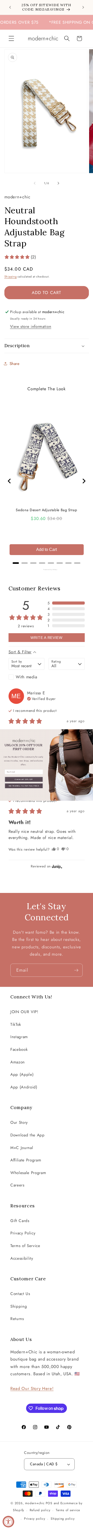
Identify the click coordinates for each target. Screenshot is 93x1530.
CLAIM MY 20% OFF (24, 779)
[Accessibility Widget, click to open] (8, 1521)
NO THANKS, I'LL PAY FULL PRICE (24, 786)
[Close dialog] (90, 732)
